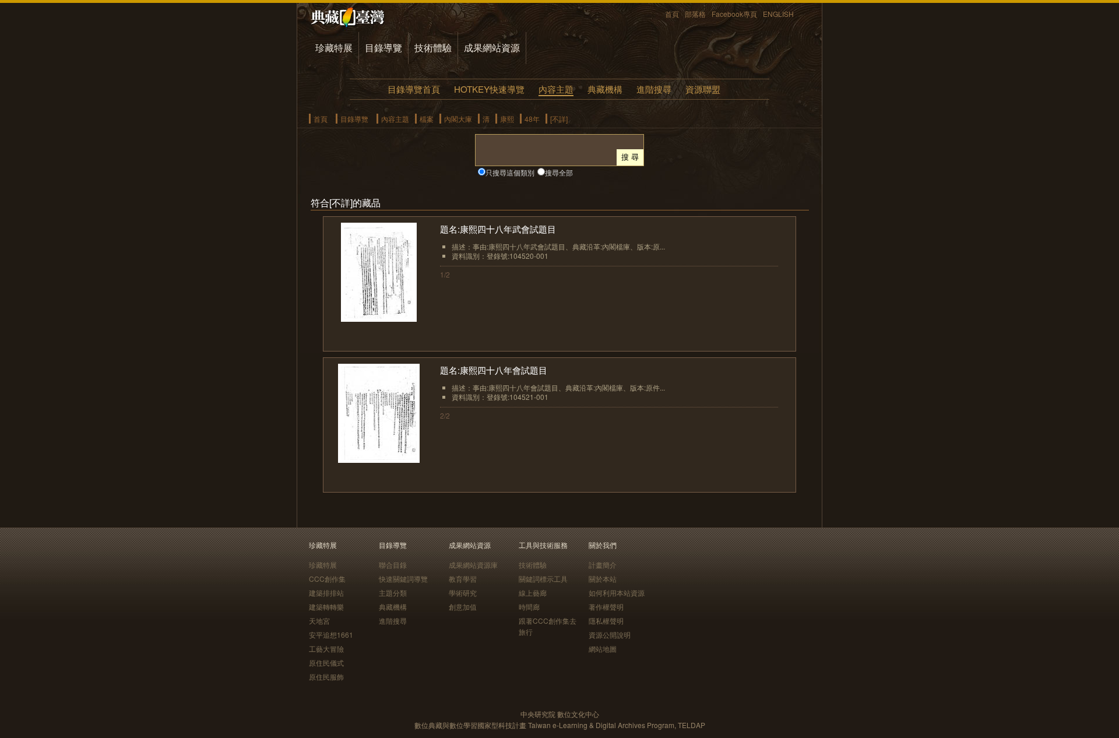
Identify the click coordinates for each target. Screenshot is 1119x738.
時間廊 (529, 607)
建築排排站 (326, 593)
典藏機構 (604, 89)
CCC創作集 (327, 579)
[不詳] (559, 119)
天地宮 (319, 620)
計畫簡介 (603, 565)
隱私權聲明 (606, 620)
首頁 (672, 14)
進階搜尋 (653, 89)
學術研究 (463, 593)
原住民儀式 (326, 662)
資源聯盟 (702, 89)
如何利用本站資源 (617, 593)
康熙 (507, 119)
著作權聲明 (606, 607)
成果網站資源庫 (473, 565)
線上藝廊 (533, 593)
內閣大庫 (458, 119)
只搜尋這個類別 (509, 172)
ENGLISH (778, 14)
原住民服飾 (326, 676)
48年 (532, 119)
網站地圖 (603, 648)
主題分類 (393, 593)
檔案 (427, 119)
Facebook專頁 (734, 14)
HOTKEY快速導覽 (489, 89)
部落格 (695, 14)
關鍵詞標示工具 (543, 579)
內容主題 (556, 89)
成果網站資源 (492, 47)
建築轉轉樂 (326, 607)
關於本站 (603, 579)
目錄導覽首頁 (414, 89)
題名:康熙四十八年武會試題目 (498, 229)
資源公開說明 (610, 634)
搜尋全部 (559, 172)
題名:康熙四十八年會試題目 (493, 370)
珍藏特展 (334, 47)
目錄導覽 (383, 47)
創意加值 (463, 607)
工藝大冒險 (326, 648)
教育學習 (463, 579)
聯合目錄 (393, 565)
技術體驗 (433, 47)
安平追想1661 (331, 634)
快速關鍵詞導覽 (403, 579)
